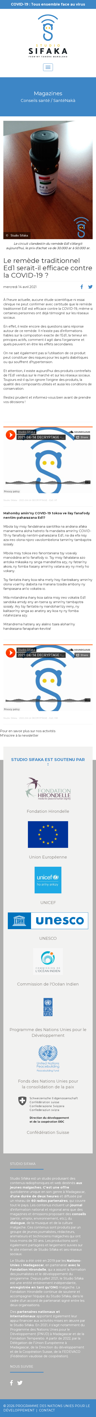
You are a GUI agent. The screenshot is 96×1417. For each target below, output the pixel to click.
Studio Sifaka (10, 500)
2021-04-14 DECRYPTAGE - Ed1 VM (38, 718)
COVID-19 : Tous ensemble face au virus (48, 4)
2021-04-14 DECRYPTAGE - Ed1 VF (38, 500)
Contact (47, 1410)
